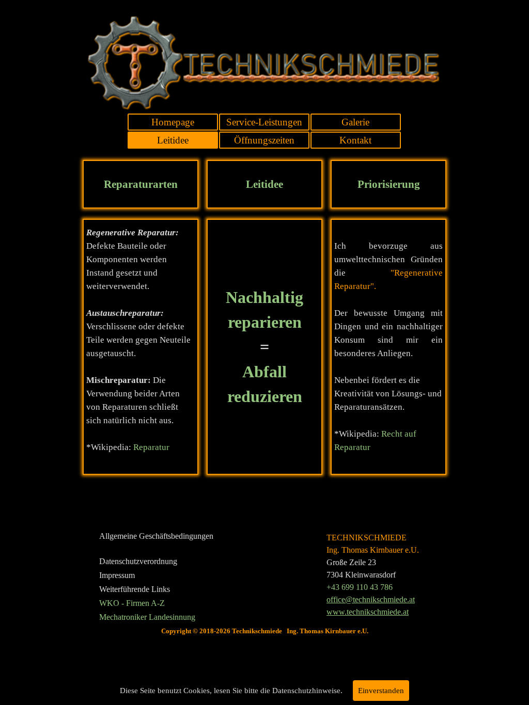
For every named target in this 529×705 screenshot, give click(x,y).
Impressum (117, 575)
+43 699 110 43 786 (359, 587)
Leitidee (173, 140)
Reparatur (151, 447)
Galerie (355, 122)
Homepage (172, 122)
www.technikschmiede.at (367, 611)
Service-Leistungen (264, 122)
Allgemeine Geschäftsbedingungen (156, 536)
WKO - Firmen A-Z (132, 603)
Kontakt (355, 140)
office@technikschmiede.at (370, 599)
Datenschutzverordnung (138, 561)
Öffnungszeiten (264, 140)
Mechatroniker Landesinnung (147, 617)
